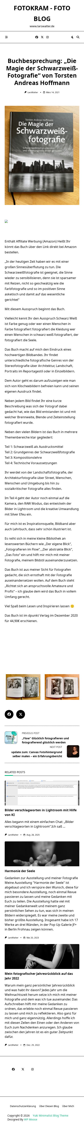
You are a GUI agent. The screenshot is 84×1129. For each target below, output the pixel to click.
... (64, 826)
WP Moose (30, 1119)
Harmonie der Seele (20, 871)
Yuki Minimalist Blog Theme (50, 1115)
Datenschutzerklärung (23, 1106)
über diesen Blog (49, 1106)
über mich (68, 1106)
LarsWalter (33, 92)
